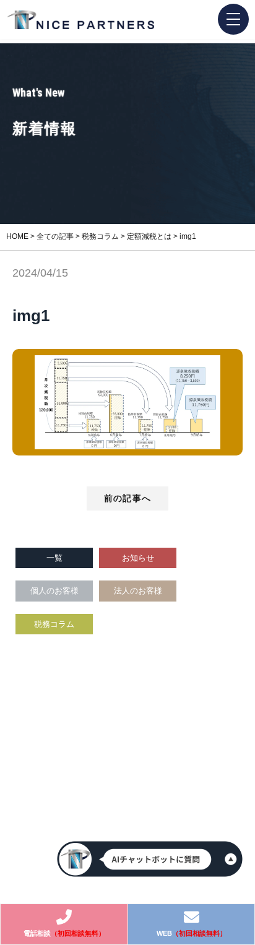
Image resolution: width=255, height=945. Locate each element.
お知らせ (138, 558)
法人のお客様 (138, 590)
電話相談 (64, 933)
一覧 (54, 558)
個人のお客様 (54, 590)
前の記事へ (127, 498)
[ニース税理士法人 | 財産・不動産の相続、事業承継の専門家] (80, 20)
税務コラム (54, 624)
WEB (192, 933)
